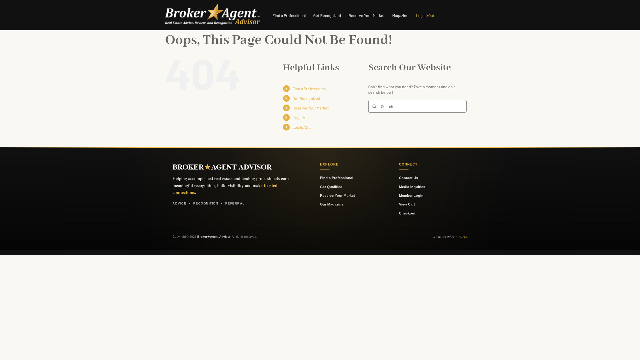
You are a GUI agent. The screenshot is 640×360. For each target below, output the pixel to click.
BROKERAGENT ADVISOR (222, 166)
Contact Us (408, 178)
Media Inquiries (412, 187)
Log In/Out (301, 127)
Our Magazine (332, 204)
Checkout (407, 213)
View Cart (407, 204)
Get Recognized (306, 98)
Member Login (411, 196)
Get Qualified (331, 187)
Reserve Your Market (310, 108)
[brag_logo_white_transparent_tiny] (212, 5)
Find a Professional (309, 88)
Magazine (300, 117)
